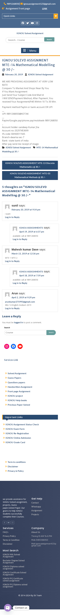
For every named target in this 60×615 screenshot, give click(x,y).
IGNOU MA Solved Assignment (11, 556)
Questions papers (16, 382)
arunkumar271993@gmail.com (20, 302)
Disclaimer (13, 466)
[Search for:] (30, 40)
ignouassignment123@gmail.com (39, 4)
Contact (35, 503)
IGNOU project (15, 396)
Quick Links (9, 16)
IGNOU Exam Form (15, 429)
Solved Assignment (17, 373)
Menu (32, 50)
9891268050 (13, 4)
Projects (35, 515)
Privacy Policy (9, 536)
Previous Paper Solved (19, 405)
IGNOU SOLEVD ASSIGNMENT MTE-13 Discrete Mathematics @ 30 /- (30, 165)
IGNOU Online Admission (18, 438)
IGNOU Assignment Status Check (22, 424)
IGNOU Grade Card (15, 442)
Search (7, 328)
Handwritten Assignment (20, 387)
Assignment (36, 511)
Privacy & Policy (16, 471)
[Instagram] (37, 23)
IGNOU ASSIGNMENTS (31, 228)
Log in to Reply (12, 217)
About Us (35, 532)
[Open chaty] (8, 608)
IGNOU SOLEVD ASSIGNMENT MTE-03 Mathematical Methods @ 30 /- (30, 175)
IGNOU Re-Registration (17, 433)
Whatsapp (36, 507)
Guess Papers (14, 378)
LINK (44, 9)
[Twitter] (28, 23)
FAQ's (5, 532)
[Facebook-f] (4, 522)
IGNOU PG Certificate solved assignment (13, 580)
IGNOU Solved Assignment (30, 33)
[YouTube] (20, 346)
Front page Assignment (19, 391)
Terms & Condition (11, 540)
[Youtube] (32, 23)
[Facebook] (23, 23)
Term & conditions (17, 462)
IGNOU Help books (17, 400)
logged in (18, 322)
